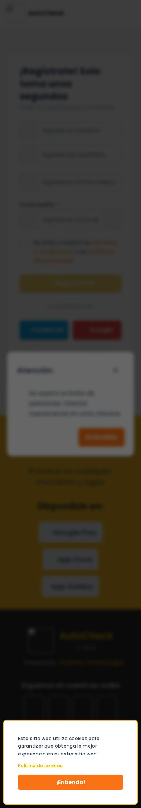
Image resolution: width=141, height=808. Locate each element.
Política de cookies (40, 766)
